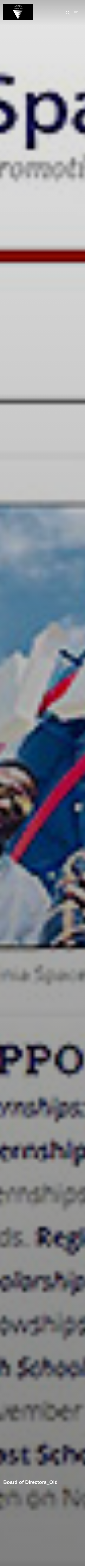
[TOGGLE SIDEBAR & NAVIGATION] (77, 12)
